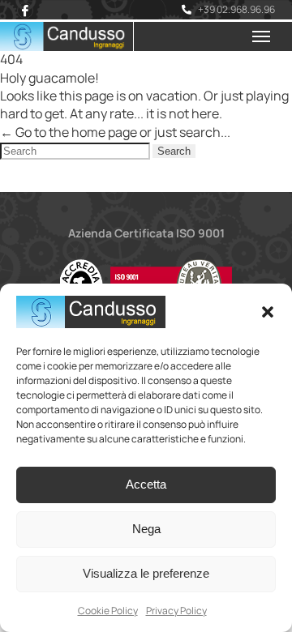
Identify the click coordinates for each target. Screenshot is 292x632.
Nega (146, 529)
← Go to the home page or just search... (115, 132)
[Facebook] (25, 10)
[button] (268, 312)
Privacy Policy (176, 610)
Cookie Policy (108, 610)
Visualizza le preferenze (146, 573)
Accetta (146, 484)
